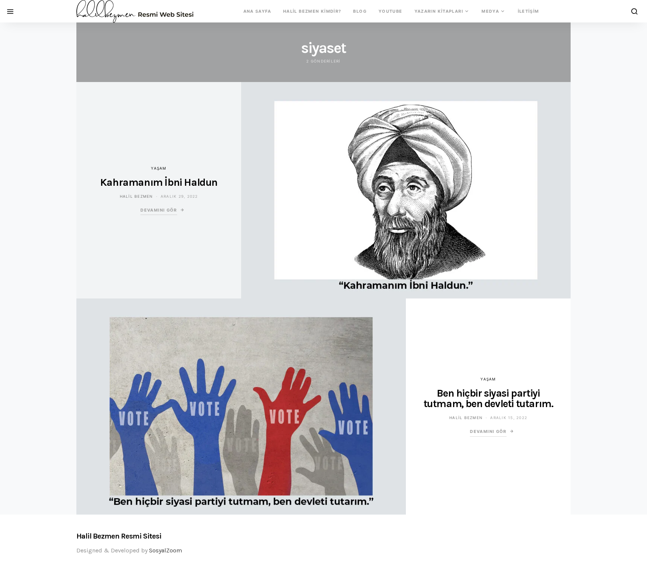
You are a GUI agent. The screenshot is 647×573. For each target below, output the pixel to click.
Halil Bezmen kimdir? (312, 11)
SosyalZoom (165, 550)
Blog (360, 11)
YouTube (391, 11)
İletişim (528, 11)
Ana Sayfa (257, 11)
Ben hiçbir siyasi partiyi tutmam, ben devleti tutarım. (488, 398)
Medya (490, 11)
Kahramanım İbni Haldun (159, 182)
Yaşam (158, 168)
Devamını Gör (158, 210)
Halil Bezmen (136, 196)
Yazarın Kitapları (438, 11)
